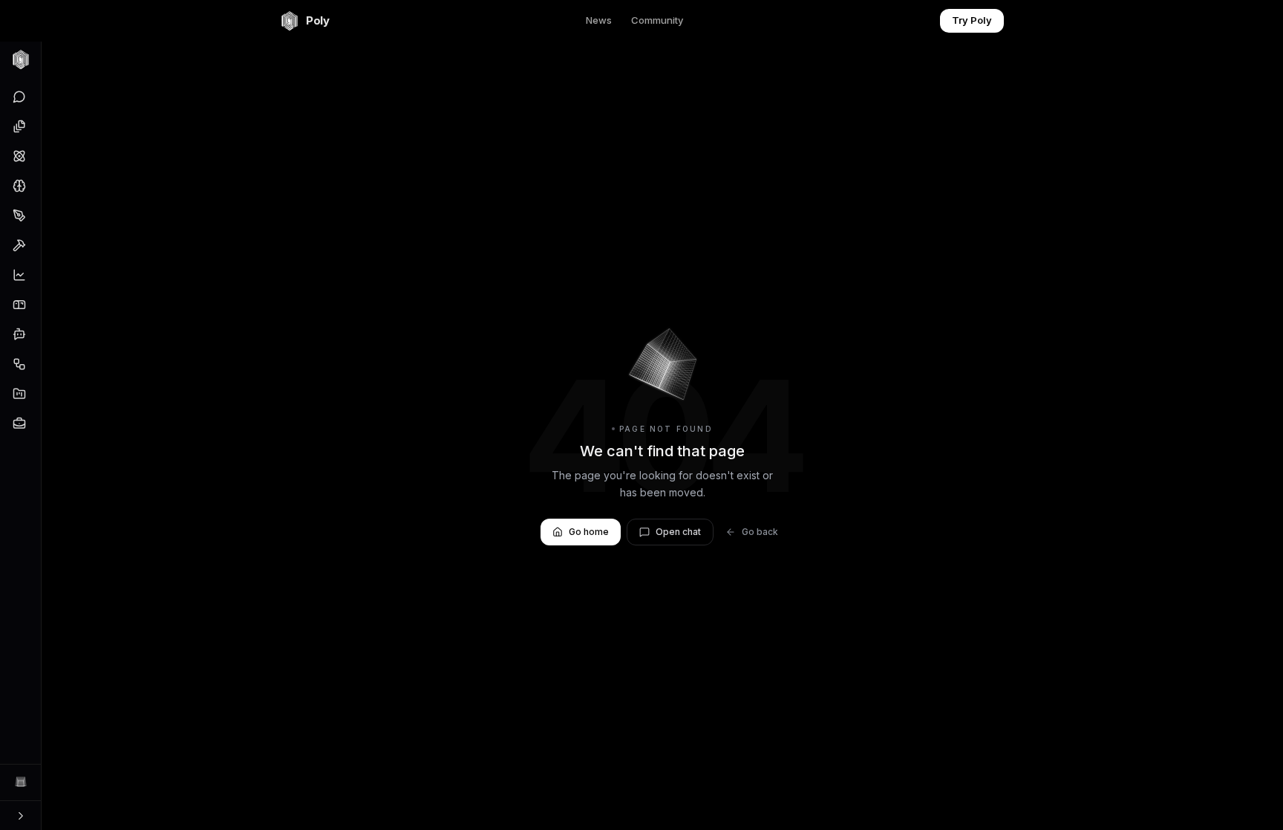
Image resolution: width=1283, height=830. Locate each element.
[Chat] (19, 96)
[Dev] (19, 245)
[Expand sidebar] (20, 815)
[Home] (20, 59)
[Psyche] (19, 185)
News (599, 20)
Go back (760, 531)
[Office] (19, 126)
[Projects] (19, 393)
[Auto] (19, 364)
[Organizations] (19, 423)
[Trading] (19, 275)
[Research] (19, 156)
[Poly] (20, 782)
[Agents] (19, 334)
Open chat (678, 531)
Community (657, 20)
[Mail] (19, 304)
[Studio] (19, 215)
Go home (589, 531)
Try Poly (972, 20)
